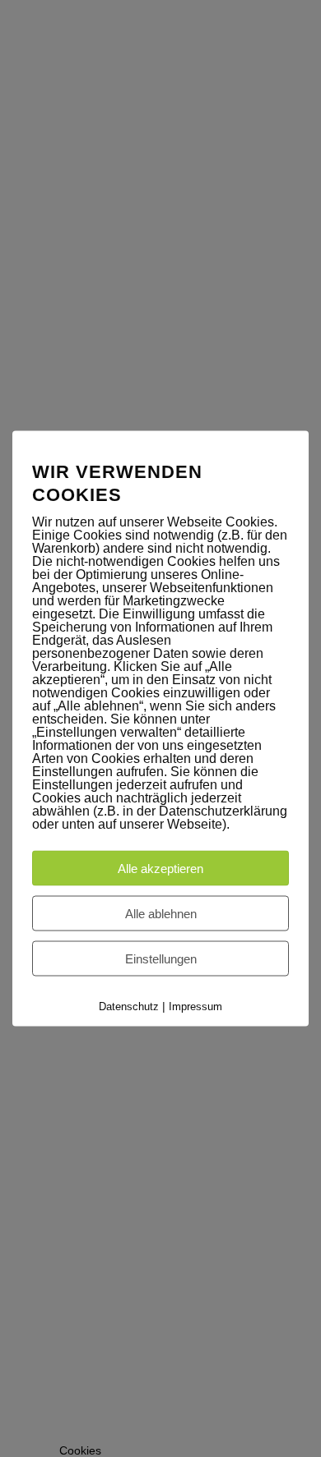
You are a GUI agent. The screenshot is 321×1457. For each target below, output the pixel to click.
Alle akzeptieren (160, 869)
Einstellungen (161, 959)
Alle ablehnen (161, 914)
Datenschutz (129, 1006)
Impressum (195, 1006)
